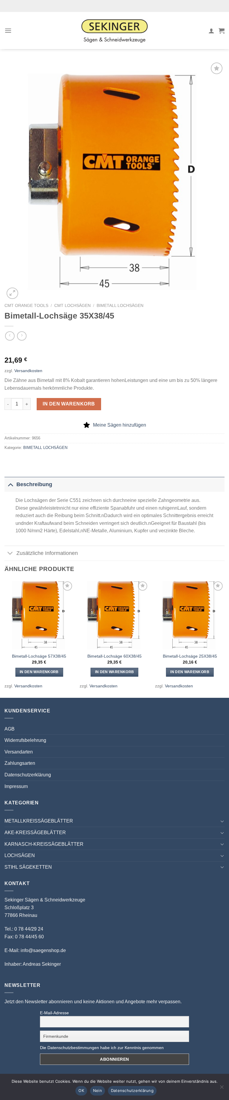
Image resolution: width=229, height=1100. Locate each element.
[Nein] (222, 1088)
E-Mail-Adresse (54, 1012)
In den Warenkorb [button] (39, 672)
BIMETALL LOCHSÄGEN (120, 305)
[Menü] (8, 30)
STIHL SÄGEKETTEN (28, 867)
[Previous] (4, 638)
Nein (97, 1090)
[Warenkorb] (222, 30)
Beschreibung (34, 484)
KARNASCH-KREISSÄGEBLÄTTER (43, 844)
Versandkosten (28, 370)
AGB (9, 728)
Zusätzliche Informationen (47, 553)
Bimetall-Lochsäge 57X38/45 (39, 656)
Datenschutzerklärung (27, 774)
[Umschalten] (10, 484)
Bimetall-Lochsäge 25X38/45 (190, 656)
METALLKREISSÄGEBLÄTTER (38, 820)
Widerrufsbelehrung (25, 740)
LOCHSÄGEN (19, 855)
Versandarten (18, 751)
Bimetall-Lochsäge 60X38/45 (114, 656)
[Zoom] (12, 293)
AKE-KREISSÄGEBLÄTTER (35, 832)
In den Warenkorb (69, 403)
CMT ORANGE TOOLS (26, 305)
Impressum (16, 786)
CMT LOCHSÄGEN (72, 305)
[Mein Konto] (211, 30)
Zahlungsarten (19, 763)
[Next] (224, 638)
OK (81, 1090)
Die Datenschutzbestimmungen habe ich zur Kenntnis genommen (102, 1047)
